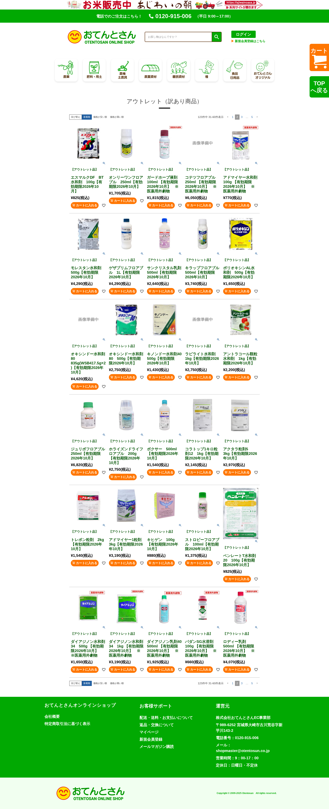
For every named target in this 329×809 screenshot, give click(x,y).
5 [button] (252, 116)
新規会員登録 (151, 739)
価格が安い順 (100, 117)
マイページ (149, 732)
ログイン (243, 34)
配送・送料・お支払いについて (166, 717)
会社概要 (52, 716)
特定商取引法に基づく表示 (67, 724)
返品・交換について (157, 725)
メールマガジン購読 (157, 746)
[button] (227, 117)
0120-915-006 (173, 16)
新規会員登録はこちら (248, 41)
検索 (216, 37)
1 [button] (232, 116)
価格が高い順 (117, 117)
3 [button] (242, 116)
